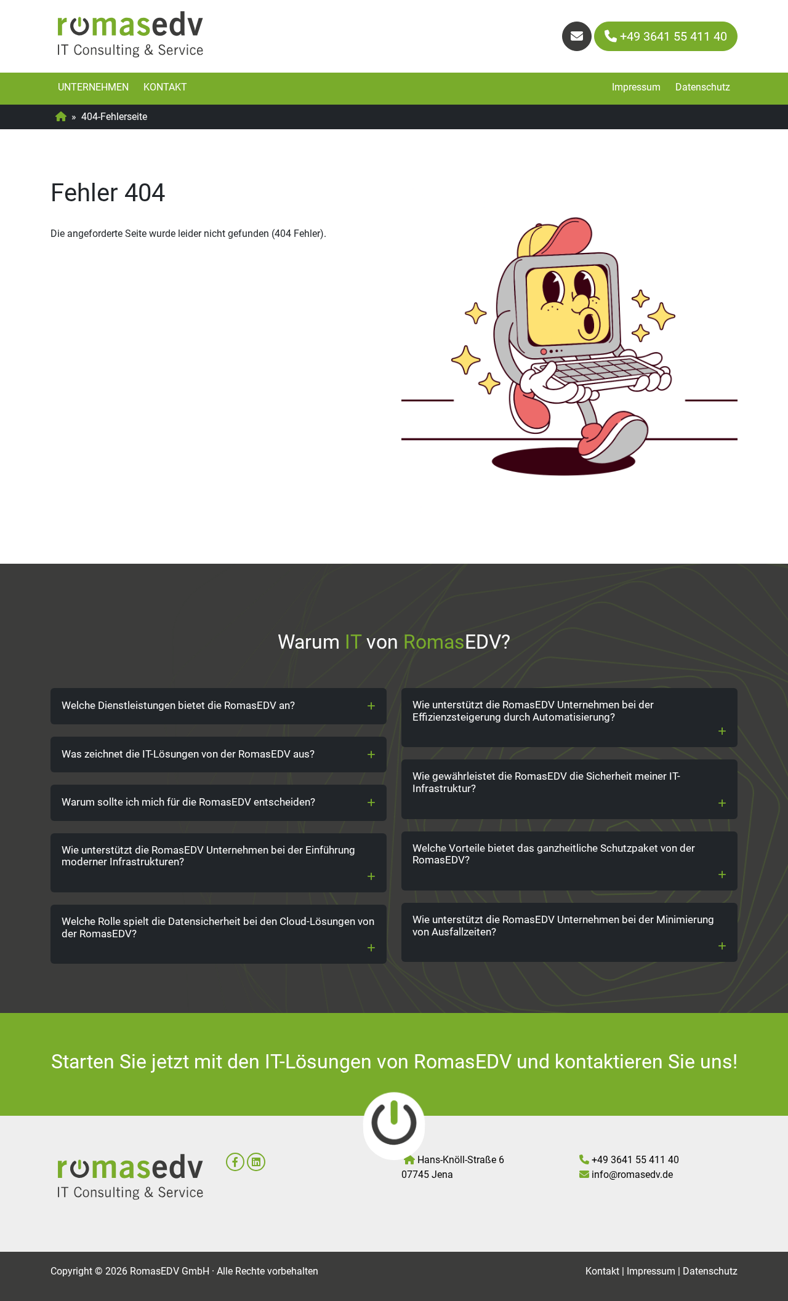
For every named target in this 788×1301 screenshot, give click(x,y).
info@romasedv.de (632, 1174)
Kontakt (165, 87)
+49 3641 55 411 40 (672, 36)
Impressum (636, 87)
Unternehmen (93, 87)
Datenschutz (702, 87)
